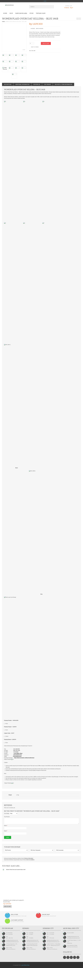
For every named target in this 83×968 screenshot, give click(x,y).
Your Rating (6, 813)
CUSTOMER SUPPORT (17, 920)
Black (16, 467)
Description (7, 84)
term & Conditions (30, 859)
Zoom (24, 49)
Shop (11, 13)
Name (5, 825)
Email (5, 830)
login (45, 1)
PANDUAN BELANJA (21, 13)
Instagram (77, 957)
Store (31, 13)
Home (5, 13)
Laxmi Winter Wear (18, 753)
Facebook (64, 957)
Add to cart (46, 43)
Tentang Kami (40, 13)
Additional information (22, 84)
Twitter (67, 957)
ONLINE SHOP (46, 914)
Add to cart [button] (7, 906)
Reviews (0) (36, 84)
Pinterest (74, 957)
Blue (42, 594)
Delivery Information (28, 858)
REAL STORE (14, 914)
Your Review (7, 816)
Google (71, 957)
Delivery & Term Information (63, 84)
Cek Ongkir (47, 84)
